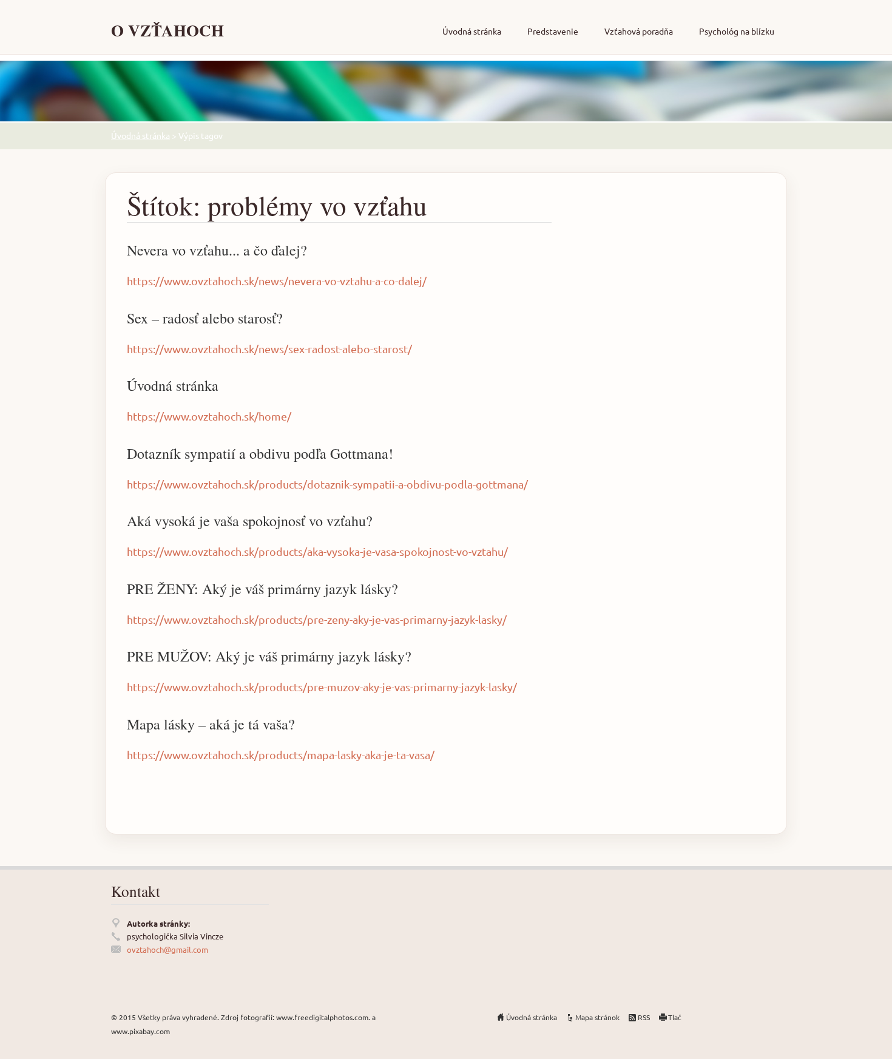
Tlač (674, 1017)
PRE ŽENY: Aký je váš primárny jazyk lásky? (262, 588)
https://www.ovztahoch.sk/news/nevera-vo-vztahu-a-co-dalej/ (277, 280)
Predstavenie (552, 30)
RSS (644, 1017)
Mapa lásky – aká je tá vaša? (211, 724)
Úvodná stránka (471, 30)
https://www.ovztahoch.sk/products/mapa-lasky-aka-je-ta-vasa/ (280, 754)
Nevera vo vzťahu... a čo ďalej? (217, 250)
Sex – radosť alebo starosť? (205, 318)
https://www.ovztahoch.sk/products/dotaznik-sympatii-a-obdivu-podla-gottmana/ (327, 484)
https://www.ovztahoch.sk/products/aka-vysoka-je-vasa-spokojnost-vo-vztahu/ (317, 551)
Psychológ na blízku (736, 30)
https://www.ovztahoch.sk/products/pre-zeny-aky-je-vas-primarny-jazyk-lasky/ (317, 619)
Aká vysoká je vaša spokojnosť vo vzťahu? (250, 520)
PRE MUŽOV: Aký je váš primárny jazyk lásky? (269, 656)
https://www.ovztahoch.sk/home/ (209, 416)
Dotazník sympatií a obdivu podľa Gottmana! (260, 453)
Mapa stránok (597, 1017)
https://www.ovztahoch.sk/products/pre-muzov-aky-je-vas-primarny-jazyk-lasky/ (322, 686)
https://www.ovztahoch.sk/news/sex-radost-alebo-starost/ (269, 348)
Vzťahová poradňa (638, 30)
